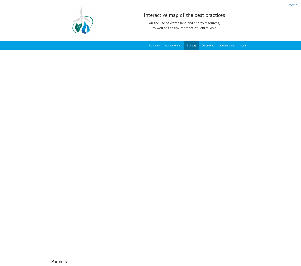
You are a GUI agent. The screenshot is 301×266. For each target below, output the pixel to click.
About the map (173, 45)
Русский (293, 4)
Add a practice (227, 45)
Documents (208, 45)
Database (154, 45)
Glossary (191, 45)
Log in (243, 45)
